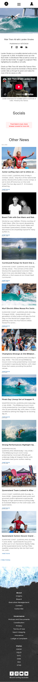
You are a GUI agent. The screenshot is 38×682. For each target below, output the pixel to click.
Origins (19, 596)
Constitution (19, 623)
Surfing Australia (21, 677)
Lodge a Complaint (19, 639)
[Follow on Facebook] (12, 47)
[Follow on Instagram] (17, 47)
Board (19, 599)
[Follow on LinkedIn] (26, 47)
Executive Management (19, 602)
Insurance (19, 635)
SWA (19, 659)
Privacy (19, 626)
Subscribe (19, 609)
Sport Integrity (19, 632)
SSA (19, 662)
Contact (19, 606)
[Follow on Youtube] (21, 47)
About (19, 593)
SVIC (19, 656)
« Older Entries (5, 560)
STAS (19, 665)
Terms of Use (19, 629)
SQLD (19, 652)
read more (6, 189)
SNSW (19, 649)
